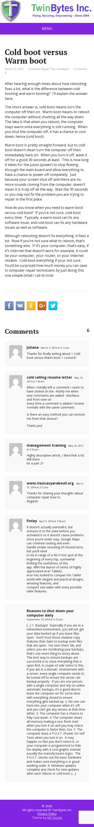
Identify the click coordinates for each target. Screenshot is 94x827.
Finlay (32, 520)
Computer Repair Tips (41, 69)
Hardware (63, 69)
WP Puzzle (54, 818)
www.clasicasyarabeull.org (50, 483)
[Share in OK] (31, 305)
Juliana (33, 347)
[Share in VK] (20, 305)
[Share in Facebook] (9, 305)
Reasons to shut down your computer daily (50, 613)
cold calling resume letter (49, 377)
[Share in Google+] (42, 305)
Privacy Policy (47, 814)
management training (46, 445)
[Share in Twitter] (53, 305)
